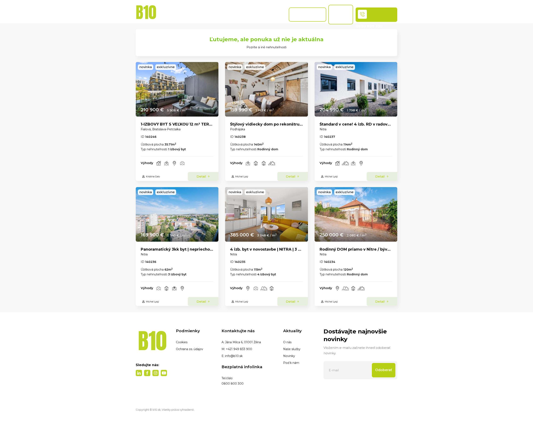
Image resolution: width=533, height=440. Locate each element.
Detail (202, 176)
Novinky (289, 356)
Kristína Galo (153, 176)
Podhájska (237, 129)
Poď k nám (291, 363)
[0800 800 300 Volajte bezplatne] (376, 14)
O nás (287, 342)
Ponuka (184, 14)
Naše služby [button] (205, 12)
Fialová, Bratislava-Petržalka (161, 129)
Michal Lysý (241, 176)
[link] (177, 89)
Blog (228, 14)
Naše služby (291, 349)
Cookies (181, 342)
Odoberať (383, 370)
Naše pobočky (245, 14)
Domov (166, 14)
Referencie (276, 14)
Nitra (323, 129)
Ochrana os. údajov (189, 349)
